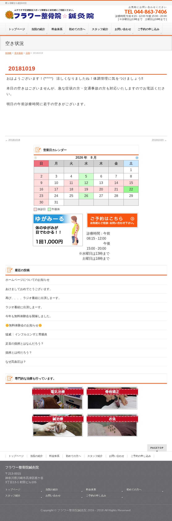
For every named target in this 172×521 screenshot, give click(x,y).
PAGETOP (157, 447)
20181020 (159, 140)
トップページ (16, 456)
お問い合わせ (116, 456)
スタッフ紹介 (95, 456)
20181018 (12, 140)
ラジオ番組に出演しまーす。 (24, 307)
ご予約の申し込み (141, 456)
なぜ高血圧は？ (15, 361)
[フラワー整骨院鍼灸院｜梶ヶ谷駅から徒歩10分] (50, 15)
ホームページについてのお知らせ (27, 279)
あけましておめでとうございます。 (28, 289)
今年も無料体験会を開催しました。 (28, 316)
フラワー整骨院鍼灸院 (72, 510)
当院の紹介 (36, 456)
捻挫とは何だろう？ (18, 352)
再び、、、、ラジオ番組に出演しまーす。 (33, 298)
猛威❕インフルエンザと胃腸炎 (26, 334)
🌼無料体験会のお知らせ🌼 (23, 325)
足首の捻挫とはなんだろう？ (24, 343)
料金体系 (54, 456)
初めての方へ (73, 456)
